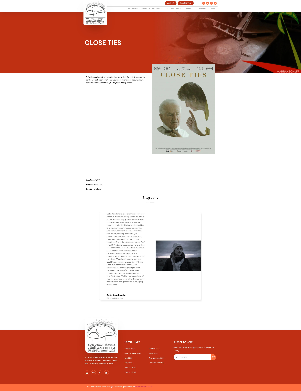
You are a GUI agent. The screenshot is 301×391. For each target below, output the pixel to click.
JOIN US (170, 3)
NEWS (213, 9)
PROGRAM (156, 9)
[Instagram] (203, 3)
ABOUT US (146, 9)
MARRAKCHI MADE (143, 386)
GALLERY (202, 9)
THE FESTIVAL (134, 9)
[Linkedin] (215, 3)
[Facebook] (211, 3)
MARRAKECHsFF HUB (173, 9)
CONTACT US (185, 3)
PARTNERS (190, 9)
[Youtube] (207, 3)
